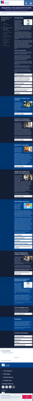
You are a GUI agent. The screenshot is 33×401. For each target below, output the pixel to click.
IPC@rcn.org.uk (22, 328)
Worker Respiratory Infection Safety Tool (23, 273)
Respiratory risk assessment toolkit (6, 19)
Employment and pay (15, 12)
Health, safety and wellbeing (22, 12)
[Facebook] (3, 386)
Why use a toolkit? (23, 83)
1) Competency (23, 235)
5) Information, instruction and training (23, 246)
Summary (23, 93)
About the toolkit (23, 75)
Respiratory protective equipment (7, 352)
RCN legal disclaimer (23, 345)
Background (23, 86)
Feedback (4, 44)
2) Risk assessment (23, 238)
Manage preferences (27, 399)
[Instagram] (7, 386)
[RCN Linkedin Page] (14, 386)
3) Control (23, 241)
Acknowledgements (6, 42)
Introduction (5, 23)
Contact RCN (4, 390)
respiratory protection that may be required (22, 67)
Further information (6, 45)
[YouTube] (10, 386)
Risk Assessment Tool (6, 35)
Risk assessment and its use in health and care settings (23, 89)
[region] (16, 397)
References (23, 339)
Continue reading (23, 114)
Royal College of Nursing (8, 12)
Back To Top (17, 357)
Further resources (23, 336)
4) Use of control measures (23, 243)
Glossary (23, 342)
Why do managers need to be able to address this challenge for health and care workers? (23, 79)
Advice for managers (6, 30)
